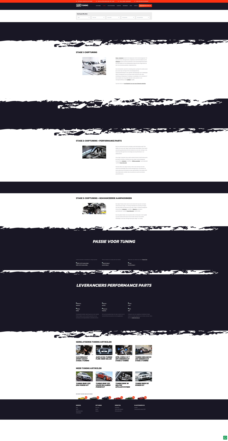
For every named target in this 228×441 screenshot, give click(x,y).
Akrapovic (135, 209)
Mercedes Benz (79, 411)
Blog (131, 5)
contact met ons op (136, 317)
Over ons (97, 407)
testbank (129, 79)
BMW (77, 409)
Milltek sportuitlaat (136, 161)
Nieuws (97, 411)
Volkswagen (78, 412)
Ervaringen (125, 5)
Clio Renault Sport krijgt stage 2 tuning (82, 359)
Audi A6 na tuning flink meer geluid (104, 358)
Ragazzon (104, 310)
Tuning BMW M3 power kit (142, 384)
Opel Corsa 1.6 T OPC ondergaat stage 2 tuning (122, 359)
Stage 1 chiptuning (119, 58)
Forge (129, 305)
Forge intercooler (123, 162)
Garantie (119, 5)
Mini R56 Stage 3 (131, 265)
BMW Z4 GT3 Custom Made (82, 265)
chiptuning (118, 61)
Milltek (77, 310)
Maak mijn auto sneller (145, 5)
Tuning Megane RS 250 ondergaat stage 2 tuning (143, 359)
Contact (136, 5)
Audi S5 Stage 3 (105, 265)
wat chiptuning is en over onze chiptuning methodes (135, 83)
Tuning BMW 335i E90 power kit (83, 384)
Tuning (104, 5)
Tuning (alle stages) (119, 409)
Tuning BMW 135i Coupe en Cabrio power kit (103, 385)
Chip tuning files (118, 411)
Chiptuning (98, 5)
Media (96, 409)
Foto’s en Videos (111, 5)
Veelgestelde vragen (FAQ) (140, 409)
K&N (129, 310)
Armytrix (103, 305)
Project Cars (144, 259)
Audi (77, 407)
